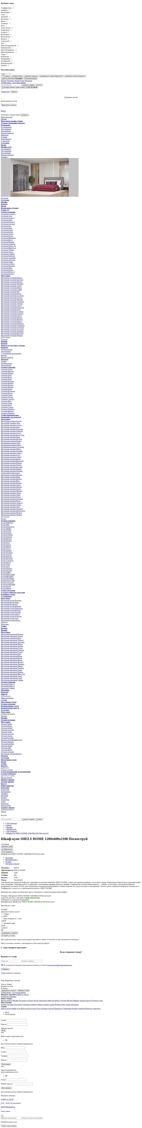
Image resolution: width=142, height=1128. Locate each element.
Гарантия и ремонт (29, 1005)
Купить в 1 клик (9, 935)
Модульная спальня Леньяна (11, 451)
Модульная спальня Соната (11, 453)
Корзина (14, 92)
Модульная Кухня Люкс (10, 602)
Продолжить (9, 990)
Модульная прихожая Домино (12, 640)
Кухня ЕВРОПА (7, 523)
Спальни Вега (6, 401)
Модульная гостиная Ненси (11, 322)
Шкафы (15, 1001)
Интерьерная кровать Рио (10, 443)
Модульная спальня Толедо (11, 421)
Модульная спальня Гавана (11, 505)
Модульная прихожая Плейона (12, 650)
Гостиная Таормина (8, 258)
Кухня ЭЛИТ (6, 573)
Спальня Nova (6, 405)
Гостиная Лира (6, 228)
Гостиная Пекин (7, 270)
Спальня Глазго (7, 395)
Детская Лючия (6, 728)
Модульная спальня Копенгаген (13, 511)
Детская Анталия (7, 752)
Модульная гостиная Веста (11, 294)
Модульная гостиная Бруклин (12, 334)
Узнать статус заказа (9, 1126)
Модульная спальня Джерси (11, 515)
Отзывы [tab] (8, 862)
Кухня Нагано (6, 539)
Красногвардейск (8, 50)
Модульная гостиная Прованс (12, 284)
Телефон (4, 1056)
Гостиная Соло (6, 216)
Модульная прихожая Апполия (12, 642)
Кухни (36, 1001)
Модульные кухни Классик (11, 616)
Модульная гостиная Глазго (11, 316)
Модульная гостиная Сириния (12, 302)
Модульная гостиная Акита (11, 306)
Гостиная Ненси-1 (8, 274)
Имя (2, 1048)
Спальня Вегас (6, 377)
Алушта (4, 32)
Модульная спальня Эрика (11, 493)
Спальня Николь (7, 385)
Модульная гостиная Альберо (12, 312)
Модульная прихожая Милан (12, 644)
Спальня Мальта (7, 383)
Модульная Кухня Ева (9, 604)
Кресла (88, 1001)
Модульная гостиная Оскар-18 (12, 308)
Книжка (4, 798)
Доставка (10, 81)
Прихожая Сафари (8, 688)
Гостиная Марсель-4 (8, 248)
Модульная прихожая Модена (12, 662)
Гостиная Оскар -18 (8, 246)
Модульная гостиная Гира (10, 310)
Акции (17, 81)
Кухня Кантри (6, 533)
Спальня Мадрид (7, 411)
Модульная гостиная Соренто (12, 314)
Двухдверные (6, 129)
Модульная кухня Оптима (11, 612)
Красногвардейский (9, 45)
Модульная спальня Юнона (11, 483)
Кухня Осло (5, 543)
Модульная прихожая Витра (11, 658)
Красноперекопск (8, 52)
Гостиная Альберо (8, 254)
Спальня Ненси (7, 393)
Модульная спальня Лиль (10, 423)
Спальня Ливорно (8, 413)
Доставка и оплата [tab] (12, 864)
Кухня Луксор (6, 555)
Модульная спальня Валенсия (12, 461)
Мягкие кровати (7, 357)
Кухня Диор (5, 565)
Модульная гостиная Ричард (11, 318)
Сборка (6, 914)
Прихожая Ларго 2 (8, 684)
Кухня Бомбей (6, 551)
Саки (3, 14)
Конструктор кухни (28, 1008)
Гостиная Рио (6, 226)
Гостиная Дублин (7, 250)
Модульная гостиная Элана (11, 286)
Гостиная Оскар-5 (7, 218)
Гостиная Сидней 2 (8, 214)
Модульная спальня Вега (10, 481)
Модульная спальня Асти (10, 455)
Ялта (3, 26)
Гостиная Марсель (8, 266)
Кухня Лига (5, 567)
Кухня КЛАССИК (8, 580)
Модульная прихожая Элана (11, 670)
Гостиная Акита (7, 252)
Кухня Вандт (6, 563)
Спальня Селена (7, 407)
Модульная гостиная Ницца (11, 278)
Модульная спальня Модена (11, 439)
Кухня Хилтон (6, 571)
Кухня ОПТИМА (7, 578)
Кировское (5, 57)
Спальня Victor (6, 403)
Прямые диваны (79, 1001)
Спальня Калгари (7, 381)
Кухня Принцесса (7, 527)
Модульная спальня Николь (11, 487)
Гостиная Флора (7, 236)
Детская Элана (6, 732)
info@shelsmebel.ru (8, 1107)
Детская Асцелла (7, 734)
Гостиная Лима (6, 220)
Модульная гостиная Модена (12, 320)
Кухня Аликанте (7, 561)
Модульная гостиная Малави (12, 300)
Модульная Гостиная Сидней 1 (12, 296)
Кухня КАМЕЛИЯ (8, 584)
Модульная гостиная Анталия (12, 330)
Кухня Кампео (6, 541)
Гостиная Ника (6, 268)
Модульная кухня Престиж (11, 600)
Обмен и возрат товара (45, 1005)
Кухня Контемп (7, 559)
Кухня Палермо (7, 553)
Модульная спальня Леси (10, 507)
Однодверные (6, 127)
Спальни (30, 1001)
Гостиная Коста (7, 240)
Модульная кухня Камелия (11, 606)
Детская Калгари (7, 738)
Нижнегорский (7, 63)
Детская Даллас (7, 736)
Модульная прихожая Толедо (12, 636)
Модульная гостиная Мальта (11, 282)
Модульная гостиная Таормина (12, 326)
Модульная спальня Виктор (11, 479)
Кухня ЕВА (5, 525)
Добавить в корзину (10, 933)
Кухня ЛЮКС (6, 529)
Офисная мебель (53, 1001)
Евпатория (5, 34)
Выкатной (5, 804)
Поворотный (6, 806)
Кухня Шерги (6, 588)
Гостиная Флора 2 (7, 272)
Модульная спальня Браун (11, 459)
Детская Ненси (6, 750)
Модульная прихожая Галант (12, 652)
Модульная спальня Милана (11, 491)
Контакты (28, 81)
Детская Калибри (7, 744)
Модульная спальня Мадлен (11, 475)
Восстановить (6, 1088)
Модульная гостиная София (11, 290)
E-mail (3, 1020)
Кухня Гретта (6, 586)
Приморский (6, 48)
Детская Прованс (7, 742)
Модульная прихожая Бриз (11, 654)
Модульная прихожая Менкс (11, 660)
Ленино (4, 65)
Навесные (4, 135)
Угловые (4, 137)
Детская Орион (6, 746)
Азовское (4, 23)
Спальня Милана (7, 371)
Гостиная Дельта (7, 234)
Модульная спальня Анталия (12, 499)
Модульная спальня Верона (11, 463)
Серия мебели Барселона (10, 473)
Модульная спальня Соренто (12, 503)
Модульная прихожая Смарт (11, 678)
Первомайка (6, 59)
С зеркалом (5, 141)
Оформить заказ (23, 990)
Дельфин (4, 794)
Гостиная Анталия (8, 224)
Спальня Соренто (7, 399)
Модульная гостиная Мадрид (12, 335)
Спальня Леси (6, 375)
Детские (63, 1001)
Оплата (3, 81)
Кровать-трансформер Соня (11, 740)
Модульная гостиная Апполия (12, 328)
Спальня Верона (7, 387)
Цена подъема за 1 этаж (12, 919)
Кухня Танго (6, 549)
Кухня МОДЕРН (7, 576)
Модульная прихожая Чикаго (12, 666)
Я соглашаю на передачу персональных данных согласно (38, 965)
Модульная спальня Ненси (11, 497)
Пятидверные (6, 139)
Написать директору (93, 1008)
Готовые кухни (97, 1001)
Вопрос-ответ (60, 1005)
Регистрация (6, 1064)
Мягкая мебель (6, 1001)
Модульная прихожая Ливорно (12, 664)
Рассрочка (18, 1005)
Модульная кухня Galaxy (10, 614)
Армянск (4, 10)
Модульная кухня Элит (9, 618)
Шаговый (4, 796)
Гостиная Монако (7, 242)
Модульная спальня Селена (11, 425)
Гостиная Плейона (8, 256)
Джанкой (4, 17)
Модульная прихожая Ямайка (12, 672)
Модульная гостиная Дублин (12, 304)
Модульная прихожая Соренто (12, 668)
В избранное (8, 852)
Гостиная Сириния (8, 244)
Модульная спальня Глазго (11, 489)
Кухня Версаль (6, 557)
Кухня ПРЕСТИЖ (8, 575)
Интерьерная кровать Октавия (12, 447)
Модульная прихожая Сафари (12, 680)
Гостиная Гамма (7, 262)
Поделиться (8, 849)
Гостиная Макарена (8, 238)
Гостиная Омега (7, 230)
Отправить (5, 969)
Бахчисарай (5, 12)
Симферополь (6, 8)
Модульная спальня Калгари (11, 467)
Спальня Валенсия (8, 391)
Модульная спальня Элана (11, 485)
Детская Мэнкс (6, 726)
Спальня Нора (6, 379)
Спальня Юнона (7, 373)
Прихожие (43, 1001)
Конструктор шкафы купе (10, 1008)
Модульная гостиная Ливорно (12, 332)
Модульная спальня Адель (11, 433)
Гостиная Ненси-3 (8, 222)
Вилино (4, 39)
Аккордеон (5, 800)
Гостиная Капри (7, 232)
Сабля (3, 802)
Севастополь (6, 28)
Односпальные (6, 349)
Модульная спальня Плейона (12, 431)
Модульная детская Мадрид (11, 754)
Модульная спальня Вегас (10, 501)
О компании (67, 1008)
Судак (3, 54)
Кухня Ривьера (6, 569)
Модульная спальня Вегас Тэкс (12, 435)
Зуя (2, 43)
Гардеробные (6, 149)
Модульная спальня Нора (10, 437)
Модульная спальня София (11, 457)
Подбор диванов (78, 1008)
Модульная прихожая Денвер (12, 646)
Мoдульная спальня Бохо (10, 427)
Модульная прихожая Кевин (11, 656)
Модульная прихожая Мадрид (12, 634)
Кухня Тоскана (6, 537)
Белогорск (5, 19)
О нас (22, 81)
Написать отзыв (7, 846)
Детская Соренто (7, 730)
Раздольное (5, 30)
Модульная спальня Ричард (11, 441)
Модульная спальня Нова (10, 477)
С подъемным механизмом (11, 353)
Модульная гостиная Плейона (12, 324)
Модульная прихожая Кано (11, 638)
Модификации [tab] (11, 860)
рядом (31, 78)
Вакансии (58, 1008)
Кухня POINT (6, 531)
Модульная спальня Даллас (11, 465)
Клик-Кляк (5, 790)
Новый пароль (6, 1084)
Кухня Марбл (6, 547)
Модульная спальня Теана (10, 495)
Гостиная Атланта (7, 264)
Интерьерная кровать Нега (11, 445)
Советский (5, 41)
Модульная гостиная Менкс (11, 288)
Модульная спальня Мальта (11, 469)
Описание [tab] (9, 858)
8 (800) (22, 995)
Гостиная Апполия (8, 260)
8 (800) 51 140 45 (7, 1099)
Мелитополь (6, 37)
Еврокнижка (5, 792)
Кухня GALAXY (7, 582)
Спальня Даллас (7, 397)
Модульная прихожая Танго (11, 676)
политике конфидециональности (59, 965)
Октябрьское (6, 61)
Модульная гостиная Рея (10, 292)
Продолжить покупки (9, 105)
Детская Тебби (6, 724)
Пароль (3, 1024)
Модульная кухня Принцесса (12, 608)
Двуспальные (6, 351)
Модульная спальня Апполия (12, 429)
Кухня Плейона (7, 535)
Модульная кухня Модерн (11, 610)
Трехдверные (6, 131)
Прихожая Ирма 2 (7, 686)
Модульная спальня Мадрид (11, 513)
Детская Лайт (6, 748)
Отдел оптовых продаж (45, 1008)
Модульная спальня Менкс (11, 449)
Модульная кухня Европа (10, 620)
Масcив (4, 355)
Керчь (3, 21)
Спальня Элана (6, 369)
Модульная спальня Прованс (12, 471)
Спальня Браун (6, 389)
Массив (70, 1001)
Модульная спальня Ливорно (12, 509)
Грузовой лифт (9, 923)
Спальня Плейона (7, 409)
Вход (3, 1030)
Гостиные (22, 1001)
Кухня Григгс (6, 545)
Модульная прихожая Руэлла (12, 648)
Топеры (4, 361)
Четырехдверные (7, 133)
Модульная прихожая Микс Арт (13, 674)
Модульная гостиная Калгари (12, 280)
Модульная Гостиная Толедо (11, 298)
